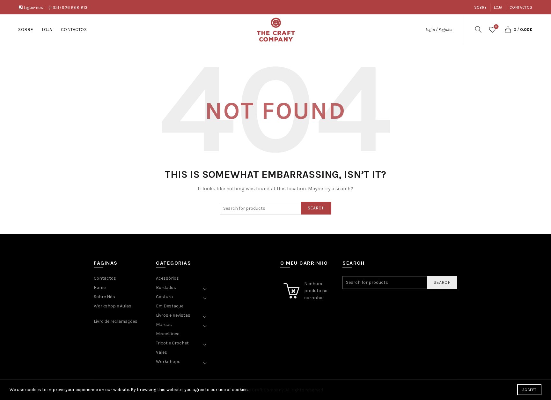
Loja (498, 7)
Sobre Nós (104, 296)
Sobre (480, 7)
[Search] (478, 29)
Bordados (166, 287)
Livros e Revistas (173, 315)
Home (100, 287)
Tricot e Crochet (172, 343)
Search (316, 208)
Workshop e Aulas (112, 306)
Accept (529, 390)
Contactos (521, 7)
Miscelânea (168, 333)
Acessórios (167, 278)
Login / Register (439, 29)
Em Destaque (169, 306)
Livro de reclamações (115, 321)
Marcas (164, 324)
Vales (161, 352)
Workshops (168, 361)
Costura (164, 296)
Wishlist (496, 26)
